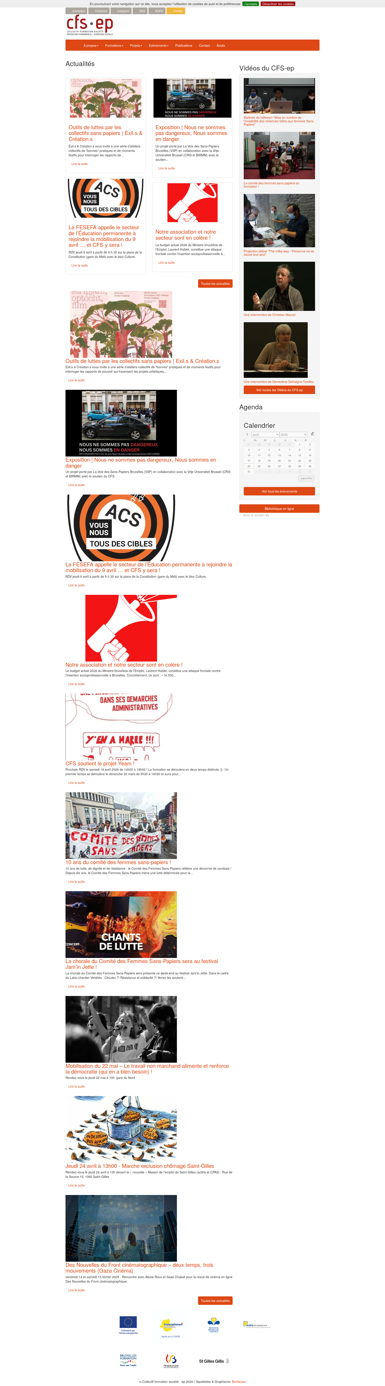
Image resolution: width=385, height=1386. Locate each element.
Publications (183, 45)
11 (259, 455)
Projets (135, 45)
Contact (178, 11)
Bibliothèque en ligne (279, 508)
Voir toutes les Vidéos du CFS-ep (279, 390)
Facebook (100, 11)
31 (289, 444)
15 (299, 455)
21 (289, 460)
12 (269, 455)
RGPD (159, 11)
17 (249, 460)
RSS (142, 11)
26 (269, 466)
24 (249, 466)
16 (310, 455)
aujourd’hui (306, 478)
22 (299, 460)
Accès (221, 45)
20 (279, 460)
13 (279, 455)
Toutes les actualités (215, 283)
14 (289, 455)
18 (259, 460)
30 (279, 444)
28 (259, 444)
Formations (113, 45)
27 (249, 444)
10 (249, 455)
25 (259, 466)
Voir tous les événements (279, 491)
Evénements (157, 45)
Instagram (123, 11)
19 (269, 460)
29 (269, 444)
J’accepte (250, 4)
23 (310, 460)
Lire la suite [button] (80, 163)
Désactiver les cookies (278, 4)
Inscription (78, 11)
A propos (90, 45)
